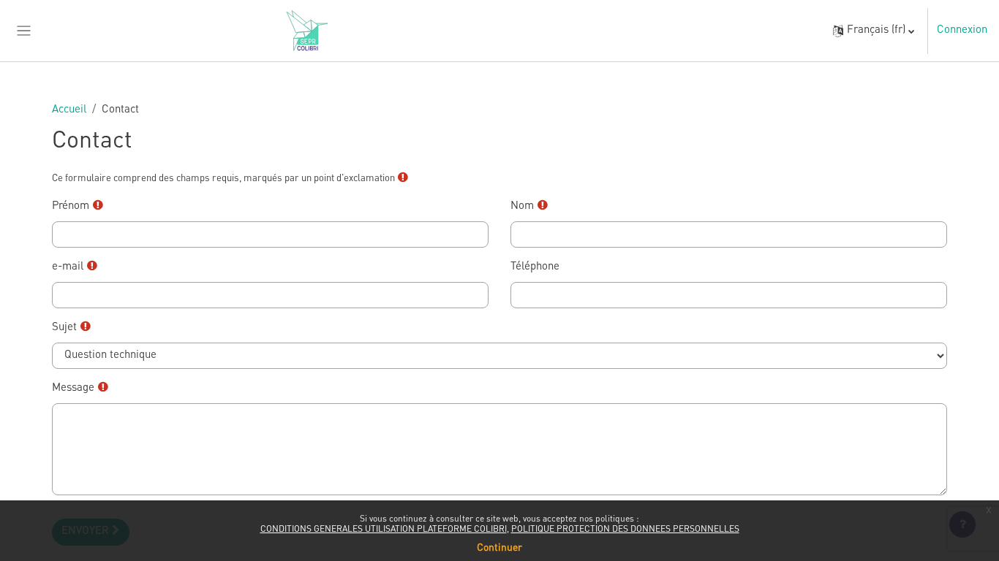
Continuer (499, 548)
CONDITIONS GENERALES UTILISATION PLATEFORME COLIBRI (383, 529)
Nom (532, 206)
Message (83, 388)
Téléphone (534, 267)
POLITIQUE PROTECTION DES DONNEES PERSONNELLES (625, 529)
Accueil (69, 109)
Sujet (74, 327)
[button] (873, 30)
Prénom (81, 206)
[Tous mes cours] (24, 31)
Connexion (962, 30)
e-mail (78, 266)
